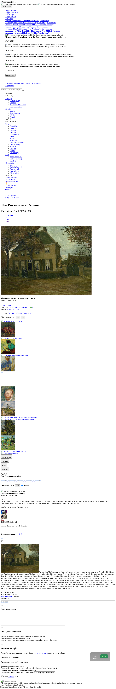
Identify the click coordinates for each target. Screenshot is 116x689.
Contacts (20, 685)
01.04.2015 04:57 (7, 495)
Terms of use (18, 687)
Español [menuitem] (21, 83)
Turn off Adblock (7, 596)
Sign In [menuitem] (8, 86)
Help (3, 685)
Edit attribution (6, 305)
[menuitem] (39, 83)
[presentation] (60, 223)
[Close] (23, 90)
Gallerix (11, 677)
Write (17, 486)
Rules (10, 687)
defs (2, 520)
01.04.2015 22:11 (7, 522)
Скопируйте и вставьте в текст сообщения (17, 672)
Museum (9, 95)
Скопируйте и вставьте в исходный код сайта (18, 668)
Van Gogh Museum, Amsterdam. (20, 313)
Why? (20, 534)
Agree (104, 656)
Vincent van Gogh (13, 309)
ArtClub (11, 120)
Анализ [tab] (8, 221)
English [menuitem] (15, 83)
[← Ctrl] (8, 370)
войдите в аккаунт (41, 653)
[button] (11, 10)
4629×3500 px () (24, 307)
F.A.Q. (7, 685)
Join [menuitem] (12, 86)
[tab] (9, 215)
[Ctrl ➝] (8, 400)
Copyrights (37, 687)
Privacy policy (28, 687)
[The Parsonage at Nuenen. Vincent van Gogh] (46, 294)
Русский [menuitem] (8, 83)
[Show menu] (15, 2)
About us (13, 685)
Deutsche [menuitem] (34, 83)
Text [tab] (8, 219)
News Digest (10, 75)
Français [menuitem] (27, 83)
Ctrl (18, 317)
